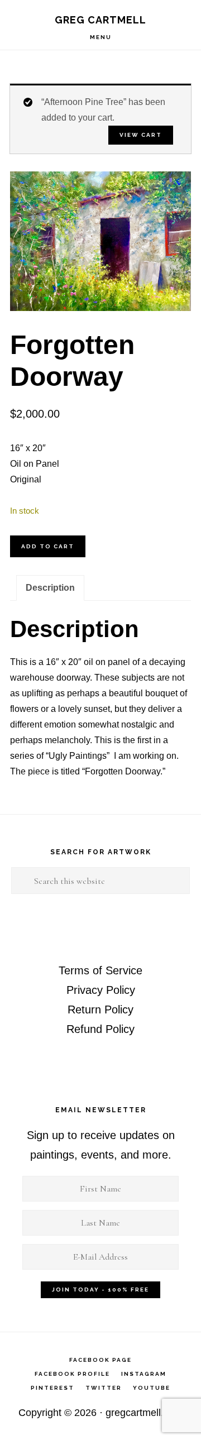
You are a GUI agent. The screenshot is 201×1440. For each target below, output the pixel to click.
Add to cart (47, 546)
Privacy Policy (100, 990)
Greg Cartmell (100, 20)
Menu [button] (101, 37)
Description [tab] (50, 587)
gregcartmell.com (144, 1412)
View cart (140, 135)
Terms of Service (100, 970)
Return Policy (100, 1009)
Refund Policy (100, 1029)
